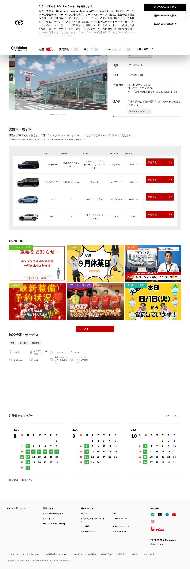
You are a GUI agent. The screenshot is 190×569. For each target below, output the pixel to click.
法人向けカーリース (121, 526)
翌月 (176, 416)
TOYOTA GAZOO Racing (54, 524)
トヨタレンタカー (88, 531)
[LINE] (153, 514)
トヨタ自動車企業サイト (53, 513)
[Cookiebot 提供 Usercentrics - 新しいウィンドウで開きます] (19, 48)
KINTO (115, 513)
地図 (131, 55)
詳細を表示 (143, 48)
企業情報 (135, 554)
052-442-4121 (136, 65)
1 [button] (51, 115)
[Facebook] (167, 514)
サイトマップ (12, 554)
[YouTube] (174, 514)
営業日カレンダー (137, 111)
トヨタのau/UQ (119, 531)
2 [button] (56, 115)
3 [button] (62, 115)
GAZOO (84, 513)
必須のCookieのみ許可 (165, 24)
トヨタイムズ (48, 518)
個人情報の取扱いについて (55, 554)
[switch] (74, 49)
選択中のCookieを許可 (165, 15)
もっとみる (83, 329)
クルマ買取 (85, 526)
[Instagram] (153, 521)
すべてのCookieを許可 (165, 7)
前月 (168, 416)
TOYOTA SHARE (120, 518)
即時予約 (152, 162)
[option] (58, 77)
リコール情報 (149, 554)
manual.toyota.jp (81, 11)
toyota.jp (62, 11)
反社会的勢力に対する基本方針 (113, 554)
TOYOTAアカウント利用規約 (83, 554)
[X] (159, 514)
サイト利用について (31, 554)
